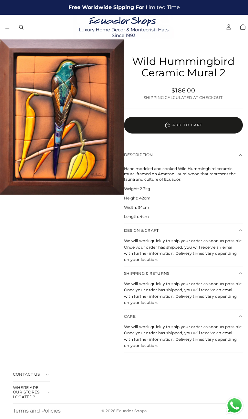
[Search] (21, 27)
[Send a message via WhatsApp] (234, 405)
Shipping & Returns (146, 273)
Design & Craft (141, 230)
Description (138, 154)
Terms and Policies (37, 411)
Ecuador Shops (131, 410)
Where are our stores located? (26, 392)
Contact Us (26, 374)
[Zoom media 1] (62, 117)
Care (130, 316)
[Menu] (7, 27)
